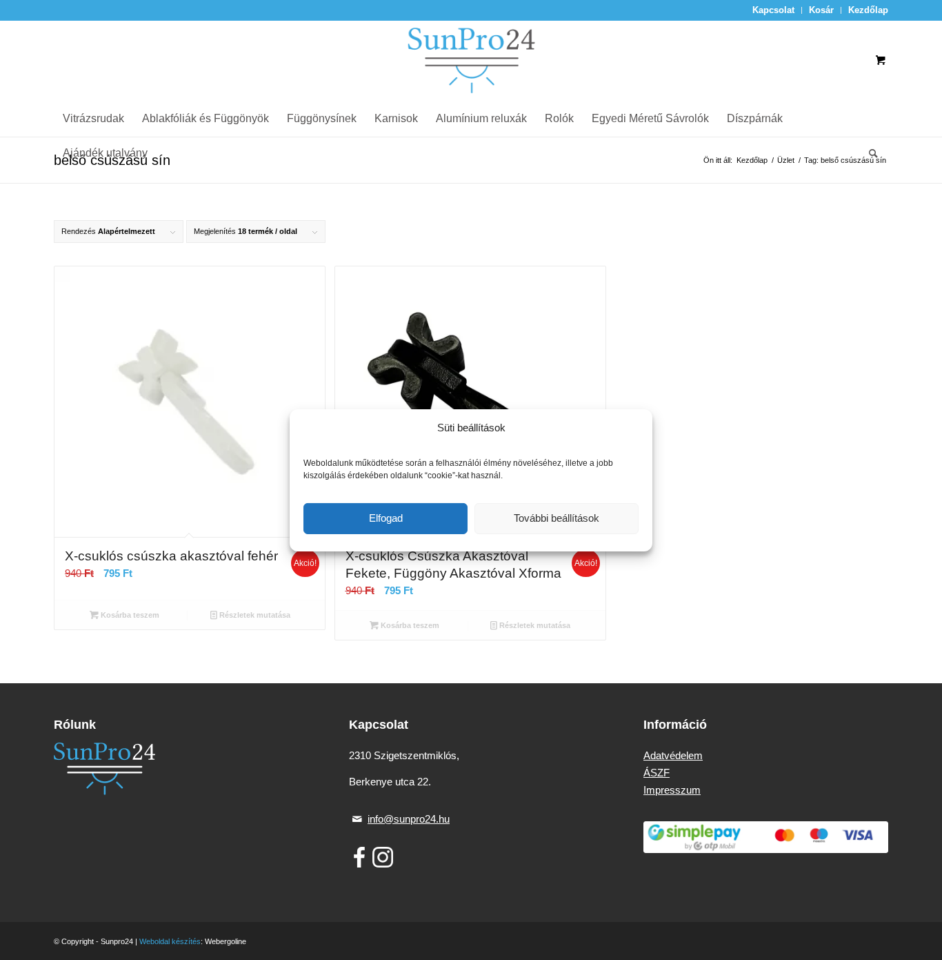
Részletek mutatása (253, 615)
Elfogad (386, 518)
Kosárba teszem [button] (129, 615)
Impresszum (672, 790)
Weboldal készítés (170, 941)
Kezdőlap (868, 10)
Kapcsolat (773, 10)
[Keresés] (869, 153)
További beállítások (556, 518)
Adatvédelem (673, 755)
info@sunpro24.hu (409, 819)
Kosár (821, 10)
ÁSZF (656, 772)
